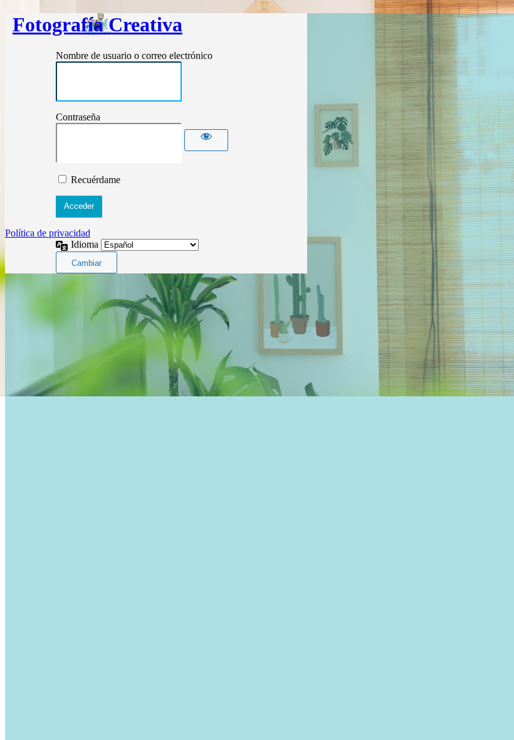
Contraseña (78, 117)
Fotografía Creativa (97, 24)
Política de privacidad (47, 233)
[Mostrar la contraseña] (206, 140)
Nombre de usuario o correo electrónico (134, 55)
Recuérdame (95, 179)
